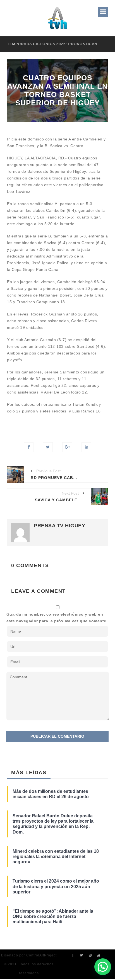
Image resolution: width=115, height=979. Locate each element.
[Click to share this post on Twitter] (48, 447)
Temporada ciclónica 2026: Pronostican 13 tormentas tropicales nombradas (55, 44)
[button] (102, 966)
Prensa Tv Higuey (59, 525)
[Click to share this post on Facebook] (28, 447)
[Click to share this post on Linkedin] (86, 447)
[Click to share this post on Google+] (67, 447)
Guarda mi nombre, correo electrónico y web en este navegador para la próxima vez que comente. (57, 617)
